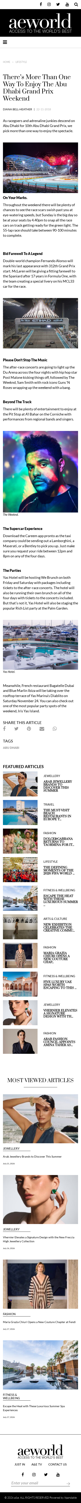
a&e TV (36, 1464)
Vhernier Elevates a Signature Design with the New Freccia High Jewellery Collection (38, 1239)
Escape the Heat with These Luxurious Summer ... (60, 901)
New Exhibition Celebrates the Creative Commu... (59, 927)
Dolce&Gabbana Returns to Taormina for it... (58, 842)
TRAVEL (48, 804)
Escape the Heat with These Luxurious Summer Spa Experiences (34, 1408)
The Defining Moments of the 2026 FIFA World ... (59, 870)
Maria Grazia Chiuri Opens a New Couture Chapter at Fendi (39, 1322)
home (6, 62)
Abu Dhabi (11, 747)
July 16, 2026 (9, 1248)
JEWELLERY (51, 775)
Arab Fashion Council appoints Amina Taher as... (59, 1042)
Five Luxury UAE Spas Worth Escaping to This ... (59, 985)
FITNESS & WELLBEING (59, 890)
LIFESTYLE (21, 62)
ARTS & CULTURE (55, 918)
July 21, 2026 (9, 1163)
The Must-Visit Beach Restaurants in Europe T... (57, 815)
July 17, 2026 (9, 1329)
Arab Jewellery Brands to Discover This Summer (57, 786)
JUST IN (20, 1464)
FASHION (49, 833)
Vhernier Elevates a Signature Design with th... (60, 1013)
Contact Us (57, 1464)
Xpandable (70, 1497)
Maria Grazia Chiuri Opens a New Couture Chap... (56, 958)
